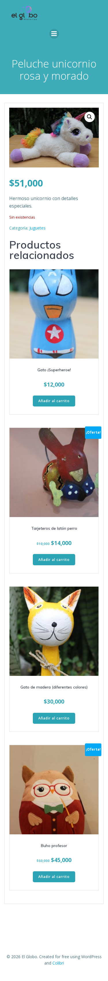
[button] (89, 117)
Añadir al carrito (54, 400)
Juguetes (37, 228)
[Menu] (54, 34)
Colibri (58, 963)
